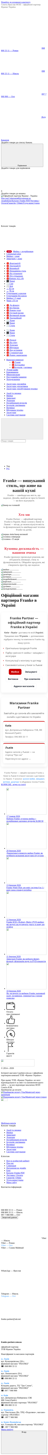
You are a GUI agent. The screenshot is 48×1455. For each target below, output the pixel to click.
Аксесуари (11, 412)
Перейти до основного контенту (16, 2)
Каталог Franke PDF (21, 201)
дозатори (15, 782)
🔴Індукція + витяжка (22, 367)
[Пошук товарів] (22, 429)
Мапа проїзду (7, 1429)
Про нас (4, 198)
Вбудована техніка (14, 410)
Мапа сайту (11, 1182)
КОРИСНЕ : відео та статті (13, 784)
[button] (24, 18)
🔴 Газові (16, 362)
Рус (8, 468)
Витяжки (10, 408)
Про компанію (32, 679)
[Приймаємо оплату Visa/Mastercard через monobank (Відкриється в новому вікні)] (24, 1094)
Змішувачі (10, 398)
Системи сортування (15, 415)
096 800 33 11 (21, 736)
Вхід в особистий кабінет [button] (17, 1161)
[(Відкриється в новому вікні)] (4, 1100)
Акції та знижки (13, 393)
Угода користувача (31, 203)
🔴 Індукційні (18, 365)
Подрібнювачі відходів (16, 403)
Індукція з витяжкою (15, 405)
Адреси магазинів (24, 686)
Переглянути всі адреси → (18, 758)
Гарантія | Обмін (15, 203)
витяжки (6, 782)
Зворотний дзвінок (9, 1217)
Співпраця (13, 198)
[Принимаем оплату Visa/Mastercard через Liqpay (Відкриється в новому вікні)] (24, 1097)
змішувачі (40, 779)
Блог (9, 201)
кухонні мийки (29, 779)
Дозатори (10, 400)
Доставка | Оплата (14, 1175)
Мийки (9, 396)
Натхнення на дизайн (16, 1168)
